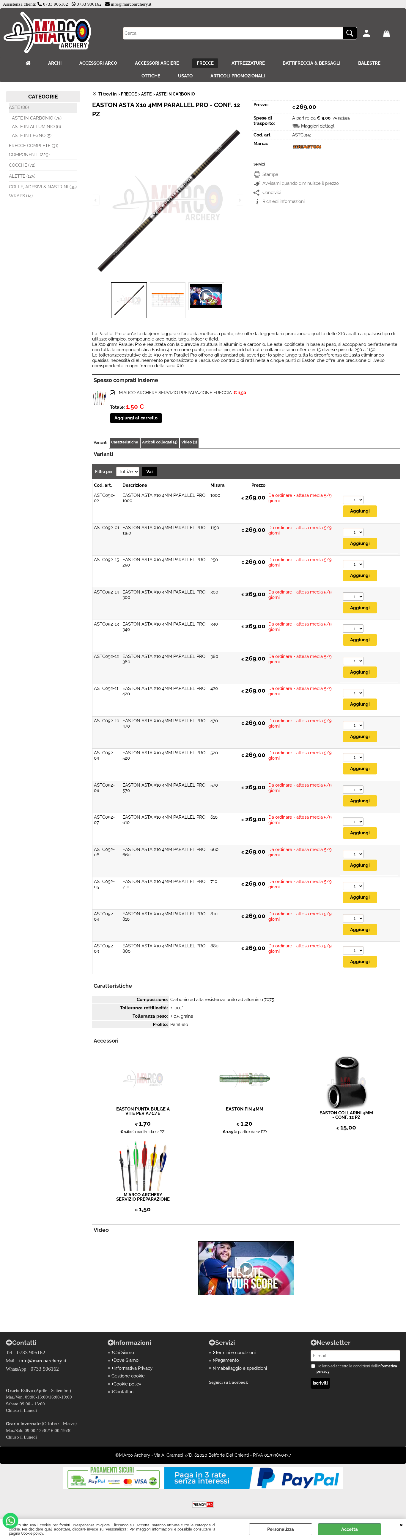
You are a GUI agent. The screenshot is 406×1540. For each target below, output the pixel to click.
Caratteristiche (124, 442)
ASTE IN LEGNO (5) (31, 135)
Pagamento (227, 1360)
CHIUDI (401, 1525)
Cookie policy (32, 1533)
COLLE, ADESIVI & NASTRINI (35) (43, 187)
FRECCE (205, 63)
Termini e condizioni (235, 1352)
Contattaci (124, 1391)
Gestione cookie (128, 1376)
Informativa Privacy (133, 1368)
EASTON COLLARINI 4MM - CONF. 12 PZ (346, 1115)
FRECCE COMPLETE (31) (33, 145)
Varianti (100, 442)
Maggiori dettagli (318, 126)
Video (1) (189, 442)
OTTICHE (150, 76)
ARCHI (55, 63)
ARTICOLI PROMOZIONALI (237, 76)
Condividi (271, 192)
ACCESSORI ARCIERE (157, 63)
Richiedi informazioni (283, 201)
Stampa (270, 174)
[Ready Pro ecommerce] (203, 1504)
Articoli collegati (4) (159, 442)
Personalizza (280, 1529)
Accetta (349, 1529)
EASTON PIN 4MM (244, 1109)
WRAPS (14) (21, 195)
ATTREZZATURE (248, 63)
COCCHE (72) (22, 165)
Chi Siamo (124, 1352)
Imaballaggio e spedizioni (241, 1368)
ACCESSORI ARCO (98, 63)
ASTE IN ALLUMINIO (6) (36, 126)
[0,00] (391, 33)
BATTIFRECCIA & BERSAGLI (311, 63)
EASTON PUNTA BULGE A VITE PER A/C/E (143, 1111)
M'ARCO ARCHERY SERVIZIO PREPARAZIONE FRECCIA (175, 392)
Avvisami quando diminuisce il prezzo (300, 183)
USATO (185, 76)
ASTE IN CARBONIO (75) (37, 118)
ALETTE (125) (22, 176)
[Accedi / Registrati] (371, 33)
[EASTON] (307, 151)
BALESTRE (369, 63)
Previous (96, 200)
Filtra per (104, 471)
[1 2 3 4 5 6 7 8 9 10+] (353, 500)
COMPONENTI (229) (29, 154)
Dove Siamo (126, 1360)
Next (239, 200)
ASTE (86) (19, 107)
